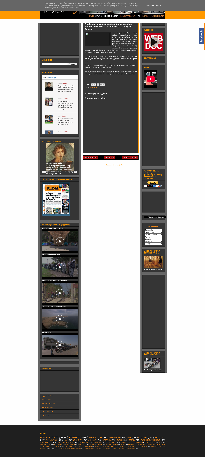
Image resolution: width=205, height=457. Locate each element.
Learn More (149, 5)
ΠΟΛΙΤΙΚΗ (131, 446)
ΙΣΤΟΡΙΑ (150, 442)
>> (75, 172)
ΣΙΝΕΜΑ (91, 444)
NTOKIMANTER (108, 446)
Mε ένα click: (153, 226)
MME (123, 444)
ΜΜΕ (129, 438)
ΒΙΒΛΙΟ (98, 448)
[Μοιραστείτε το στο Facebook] (101, 84)
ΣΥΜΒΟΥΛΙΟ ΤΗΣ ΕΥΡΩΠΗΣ (127, 448)
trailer (80, 446)
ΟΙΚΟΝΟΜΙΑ (115, 438)
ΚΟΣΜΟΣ (93, 88)
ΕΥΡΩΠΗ (120, 440)
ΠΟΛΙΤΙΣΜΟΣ (111, 442)
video (65, 440)
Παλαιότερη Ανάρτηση (130, 157)
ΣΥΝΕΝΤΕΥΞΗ (45, 444)
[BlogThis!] (95, 84)
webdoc (56, 448)
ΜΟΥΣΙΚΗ (82, 444)
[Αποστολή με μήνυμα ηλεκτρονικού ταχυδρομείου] (92, 84)
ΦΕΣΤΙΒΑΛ (43, 448)
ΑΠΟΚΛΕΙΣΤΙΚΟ (88, 448)
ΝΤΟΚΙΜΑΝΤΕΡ (85, 442)
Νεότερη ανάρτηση (91, 157)
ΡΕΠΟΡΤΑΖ (159, 438)
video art (98, 442)
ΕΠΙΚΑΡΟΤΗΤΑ (70, 444)
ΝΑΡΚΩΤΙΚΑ (120, 446)
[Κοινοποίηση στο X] (98, 84)
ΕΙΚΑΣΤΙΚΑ (106, 448)
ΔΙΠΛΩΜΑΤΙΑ (78, 440)
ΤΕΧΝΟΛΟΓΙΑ (142, 446)
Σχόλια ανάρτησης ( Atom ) (115, 165)
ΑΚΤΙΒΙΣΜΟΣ (52, 440)
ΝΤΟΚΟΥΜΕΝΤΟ (69, 446)
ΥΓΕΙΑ (161, 446)
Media (97, 446)
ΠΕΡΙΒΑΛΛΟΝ (125, 442)
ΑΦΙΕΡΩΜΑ (92, 440)
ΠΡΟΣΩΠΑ (153, 446)
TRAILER (45, 415)
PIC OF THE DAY (48, 404)
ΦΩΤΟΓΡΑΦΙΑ (106, 440)
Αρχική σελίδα (109, 157)
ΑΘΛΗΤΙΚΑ (57, 444)
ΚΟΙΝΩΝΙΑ (143, 438)
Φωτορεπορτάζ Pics (111, 444)
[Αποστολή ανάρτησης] (88, 84)
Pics (50, 448)
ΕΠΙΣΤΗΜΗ (88, 446)
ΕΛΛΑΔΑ (114, 448)
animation (131, 444)
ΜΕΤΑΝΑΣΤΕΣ (96, 438)
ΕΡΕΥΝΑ (132, 440)
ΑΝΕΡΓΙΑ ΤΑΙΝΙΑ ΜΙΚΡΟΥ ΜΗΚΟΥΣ (71, 448)
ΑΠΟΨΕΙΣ (150, 444)
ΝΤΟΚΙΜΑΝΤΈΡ (46, 442)
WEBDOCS (46, 400)
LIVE (159, 442)
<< (44, 172)
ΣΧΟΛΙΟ (57, 446)
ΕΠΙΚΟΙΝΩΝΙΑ (47, 408)
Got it (158, 5)
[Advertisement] (60, 38)
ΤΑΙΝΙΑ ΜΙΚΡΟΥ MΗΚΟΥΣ (151, 440)
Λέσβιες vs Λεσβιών (54, 163)
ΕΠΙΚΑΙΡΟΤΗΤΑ (49, 437)
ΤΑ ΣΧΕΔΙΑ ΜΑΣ (48, 411)
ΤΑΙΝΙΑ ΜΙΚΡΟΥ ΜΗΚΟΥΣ (65, 442)
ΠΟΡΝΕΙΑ (141, 444)
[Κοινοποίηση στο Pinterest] (103, 84)
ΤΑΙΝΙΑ (100, 444)
